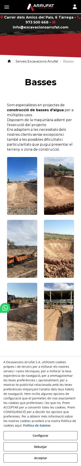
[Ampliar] (22, 186)
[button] (40, 7)
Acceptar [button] (40, 458)
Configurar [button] (40, 435)
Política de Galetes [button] (37, 425)
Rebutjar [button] (40, 447)
